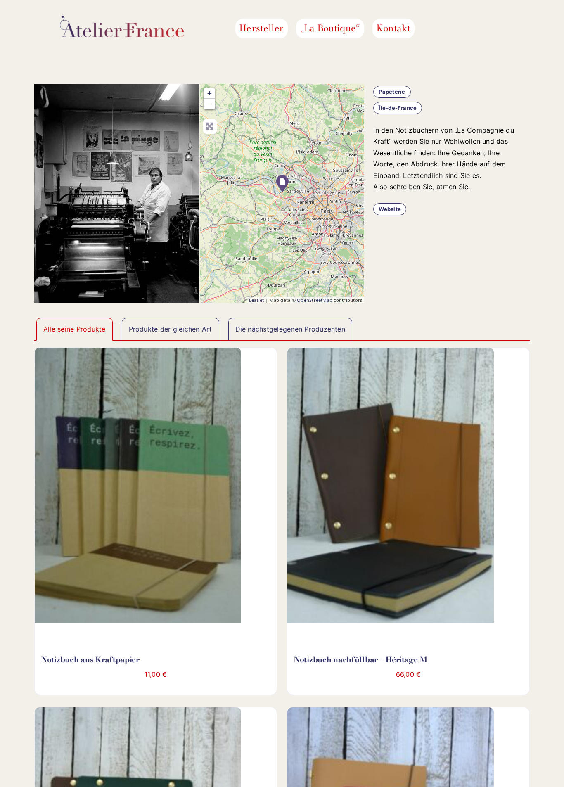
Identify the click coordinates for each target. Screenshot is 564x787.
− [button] (209, 104)
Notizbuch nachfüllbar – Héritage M (360, 660)
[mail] (488, 28)
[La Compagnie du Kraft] (282, 183)
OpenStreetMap (314, 300)
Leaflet (256, 300)
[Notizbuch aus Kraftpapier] (138, 489)
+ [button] (209, 93)
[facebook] (461, 28)
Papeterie (392, 91)
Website (390, 209)
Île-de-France (398, 107)
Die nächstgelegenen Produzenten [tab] (290, 329)
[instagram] (474, 28)
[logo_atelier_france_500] (122, 19)
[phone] (501, 28)
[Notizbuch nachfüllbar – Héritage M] (390, 489)
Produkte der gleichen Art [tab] (170, 329)
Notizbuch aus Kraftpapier (90, 660)
